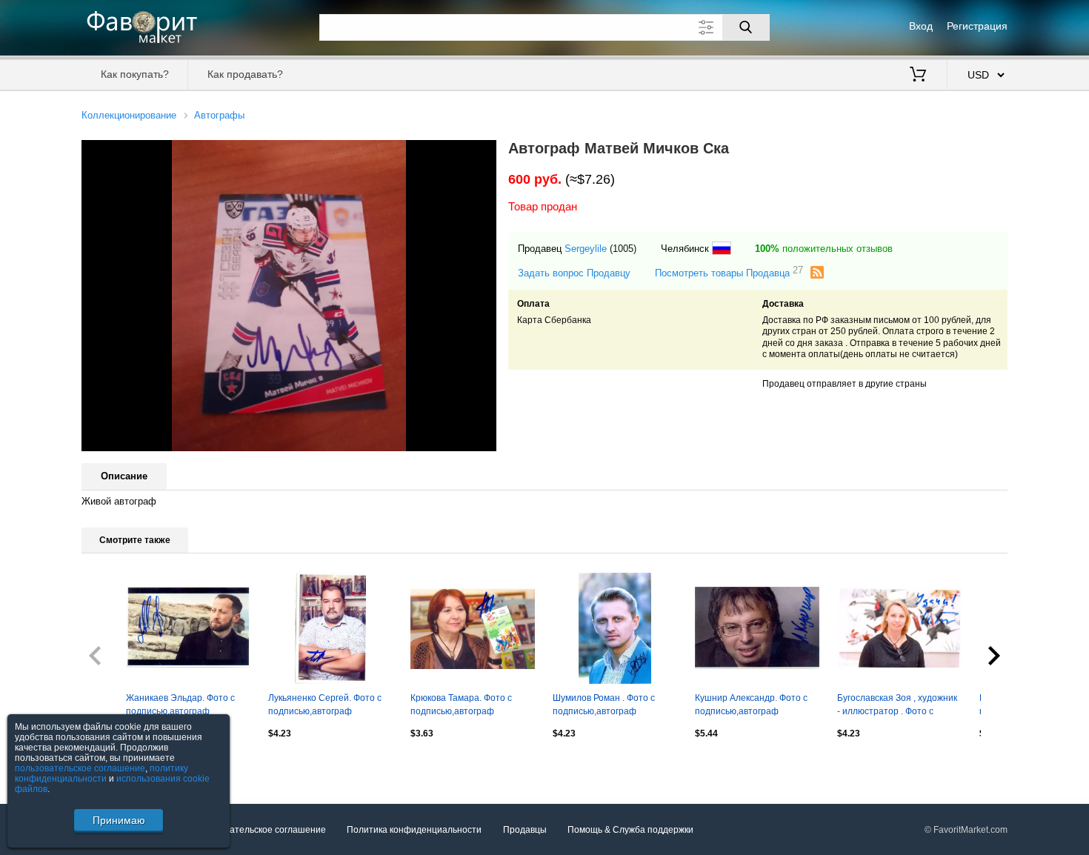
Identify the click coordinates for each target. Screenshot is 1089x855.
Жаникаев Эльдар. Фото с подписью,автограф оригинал (180, 706)
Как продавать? (245, 74)
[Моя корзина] (918, 75)
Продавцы (525, 830)
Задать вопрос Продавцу (574, 273)
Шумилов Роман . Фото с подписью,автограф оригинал (604, 706)
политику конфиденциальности (101, 773)
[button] (483, 153)
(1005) (623, 248)
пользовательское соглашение (80, 768)
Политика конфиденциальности (414, 830)
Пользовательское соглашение (260, 830)
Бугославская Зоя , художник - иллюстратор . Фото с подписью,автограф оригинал (897, 706)
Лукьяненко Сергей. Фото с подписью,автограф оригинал (325, 706)
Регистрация (977, 26)
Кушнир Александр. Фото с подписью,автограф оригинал (751, 706)
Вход (921, 26)
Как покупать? (135, 74)
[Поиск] (746, 27)
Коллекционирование (128, 115)
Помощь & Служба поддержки (630, 830)
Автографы (219, 115)
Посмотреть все (115, 764)
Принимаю (119, 820)
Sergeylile (586, 248)
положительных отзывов (824, 248)
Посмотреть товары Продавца (729, 272)
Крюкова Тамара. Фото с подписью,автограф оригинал (461, 706)
